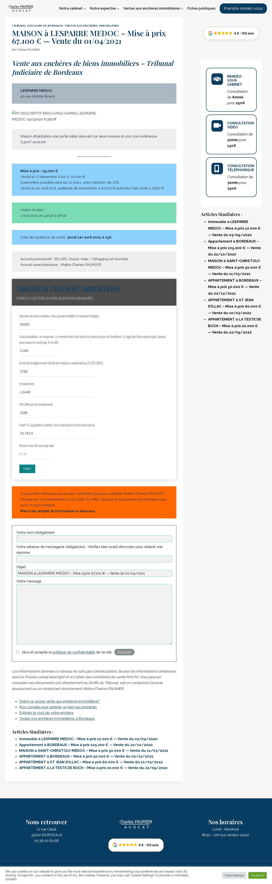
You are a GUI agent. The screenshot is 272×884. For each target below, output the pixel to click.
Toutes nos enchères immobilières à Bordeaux (57, 718)
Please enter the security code (36, 445)
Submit (27, 469)
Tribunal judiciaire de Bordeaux (37, 25)
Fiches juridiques (201, 8)
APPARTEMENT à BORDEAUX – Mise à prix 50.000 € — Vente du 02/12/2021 (86, 756)
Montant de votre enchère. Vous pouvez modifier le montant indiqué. (59, 316)
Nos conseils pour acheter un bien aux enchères (58, 707)
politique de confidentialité (73, 652)
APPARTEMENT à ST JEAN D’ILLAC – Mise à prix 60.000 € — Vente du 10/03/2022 (91, 762)
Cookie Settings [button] (234, 875)
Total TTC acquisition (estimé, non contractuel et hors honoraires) (57, 425)
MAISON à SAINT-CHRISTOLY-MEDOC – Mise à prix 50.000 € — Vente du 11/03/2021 (93, 750)
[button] (231, 33)
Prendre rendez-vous (243, 8)
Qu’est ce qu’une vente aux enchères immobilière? (59, 701)
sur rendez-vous (234, 835)
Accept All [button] (257, 875)
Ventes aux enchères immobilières (92, 25)
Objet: (21, 567)
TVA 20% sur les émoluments (36, 404)
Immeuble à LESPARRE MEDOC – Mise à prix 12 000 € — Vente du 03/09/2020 (88, 739)
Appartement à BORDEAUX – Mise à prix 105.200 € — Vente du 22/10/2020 (86, 745)
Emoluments (26, 383)
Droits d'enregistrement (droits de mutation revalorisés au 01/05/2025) (61, 362)
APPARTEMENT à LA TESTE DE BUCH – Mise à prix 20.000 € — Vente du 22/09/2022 (93, 768)
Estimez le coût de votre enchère (46, 713)
